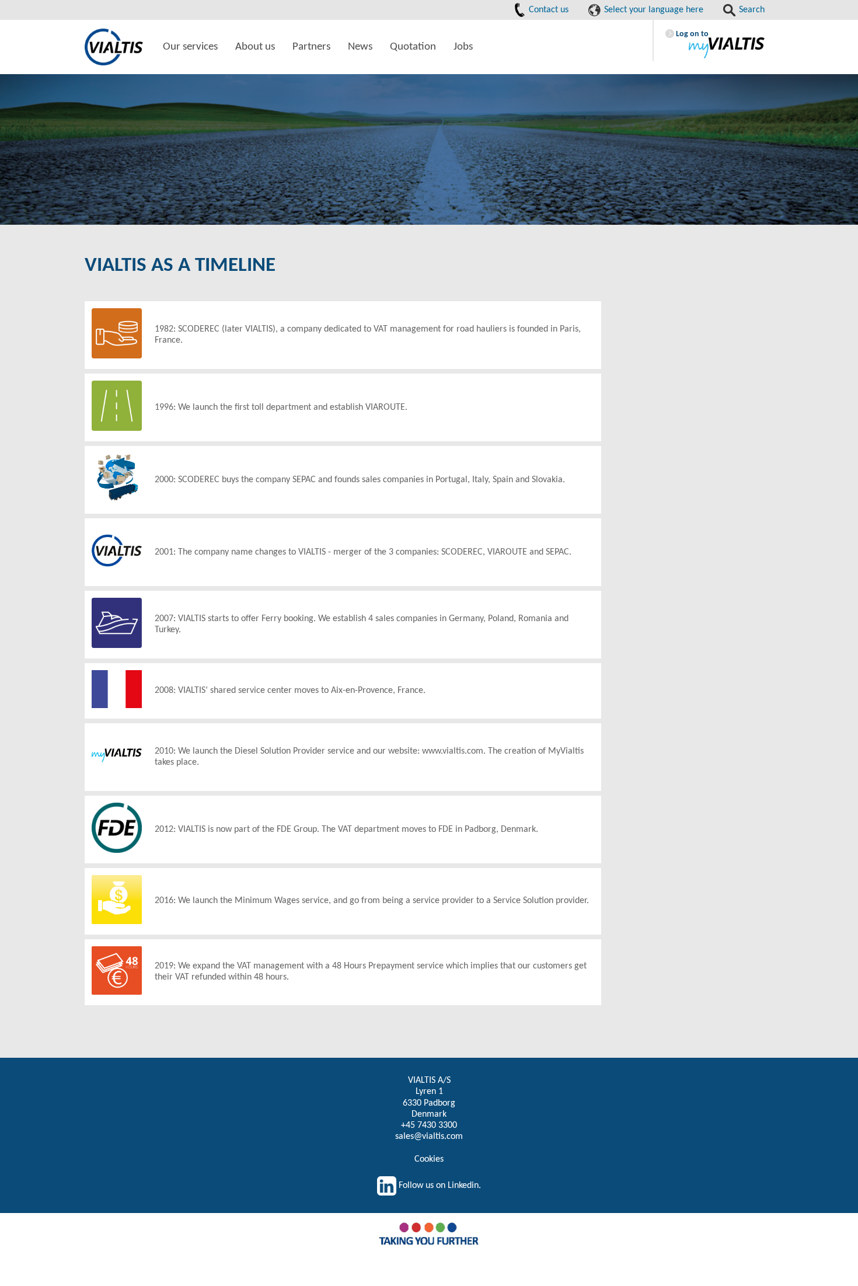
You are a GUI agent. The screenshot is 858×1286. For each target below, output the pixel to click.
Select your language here (652, 10)
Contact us (547, 10)
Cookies (429, 1159)
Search (751, 10)
